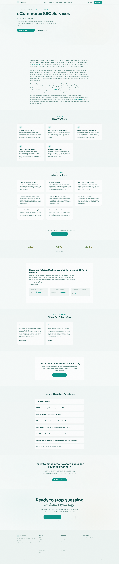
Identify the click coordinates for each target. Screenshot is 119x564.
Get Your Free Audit (51, 517)
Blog (65, 2)
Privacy (92, 559)
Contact (90, 2)
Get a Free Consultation (26, 30)
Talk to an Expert (68, 517)
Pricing (62, 546)
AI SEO (40, 539)
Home (22, 9)
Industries (51, 2)
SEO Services (29, 9)
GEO (40, 542)
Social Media (42, 550)
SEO (40, 537)
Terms (97, 559)
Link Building (42, 544)
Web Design (42, 548)
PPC (40, 546)
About (70, 2)
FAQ (101, 559)
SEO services (36, 64)
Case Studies (59, 2)
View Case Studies (42, 30)
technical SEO (52, 90)
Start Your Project (59, 479)
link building (77, 99)
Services (44, 2)
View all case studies (34, 299)
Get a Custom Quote (59, 375)
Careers (63, 550)
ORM (40, 552)
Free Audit (98, 2)
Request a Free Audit (88, 537)
